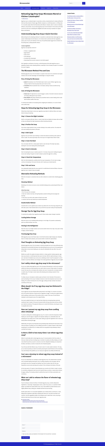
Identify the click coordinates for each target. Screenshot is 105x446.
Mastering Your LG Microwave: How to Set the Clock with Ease (33, 400)
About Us (43, 8)
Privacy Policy (55, 8)
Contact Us (49, 8)
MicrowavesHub (25, 3)
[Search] (83, 3)
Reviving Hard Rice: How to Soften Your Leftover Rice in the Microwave (35, 401)
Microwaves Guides (35, 8)
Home (22, 8)
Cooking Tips (27, 8)
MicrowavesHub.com (50, 444)
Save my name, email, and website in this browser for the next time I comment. (39, 434)
